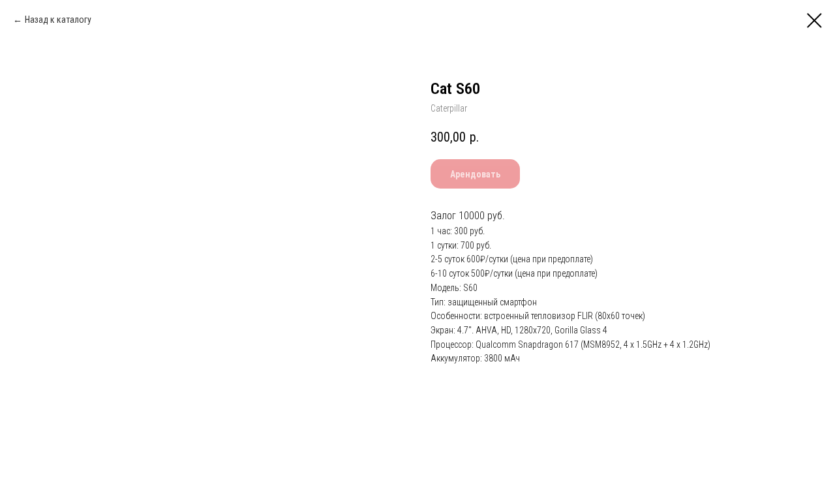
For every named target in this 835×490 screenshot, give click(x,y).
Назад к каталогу (58, 19)
